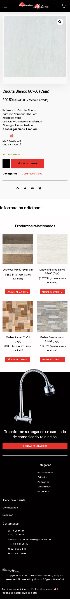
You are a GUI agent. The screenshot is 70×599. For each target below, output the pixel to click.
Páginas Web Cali (53, 579)
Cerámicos (28, 173)
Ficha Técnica (23, 137)
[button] (5, 6)
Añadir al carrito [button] (18, 291)
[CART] (63, 6)
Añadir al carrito (27, 163)
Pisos (39, 173)
